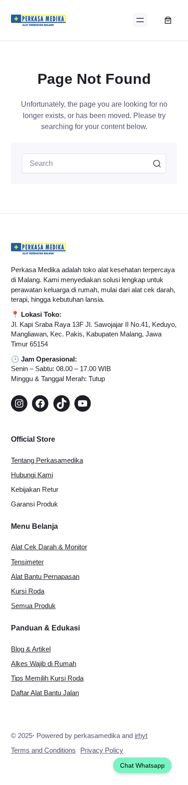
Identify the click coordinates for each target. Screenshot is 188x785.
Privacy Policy (101, 750)
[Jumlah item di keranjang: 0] (167, 20)
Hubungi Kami (32, 475)
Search (157, 164)
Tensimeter (27, 562)
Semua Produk (33, 605)
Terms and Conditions (43, 750)
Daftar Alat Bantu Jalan (45, 693)
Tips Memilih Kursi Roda (47, 678)
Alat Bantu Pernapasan (45, 576)
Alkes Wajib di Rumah (43, 663)
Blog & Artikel (31, 649)
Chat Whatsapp (142, 765)
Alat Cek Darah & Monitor (49, 547)
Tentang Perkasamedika (47, 460)
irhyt (141, 735)
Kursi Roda (27, 591)
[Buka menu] (140, 20)
